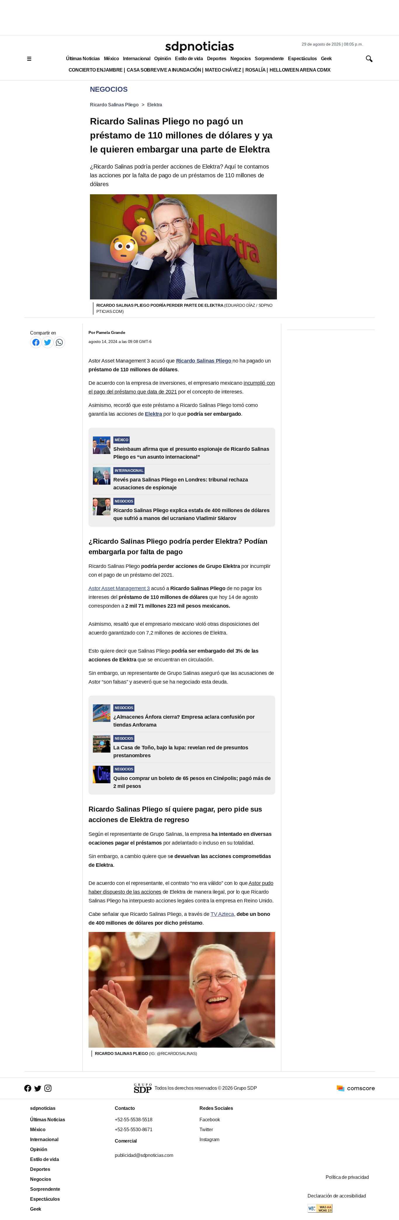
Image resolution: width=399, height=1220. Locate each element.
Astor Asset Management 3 (119, 588)
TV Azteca (222, 914)
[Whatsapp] (59, 342)
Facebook (210, 1119)
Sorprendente (269, 58)
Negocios (240, 58)
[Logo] (199, 47)
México (111, 58)
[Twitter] (47, 342)
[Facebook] (36, 342)
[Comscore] (356, 1087)
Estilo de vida (189, 58)
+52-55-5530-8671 (133, 1129)
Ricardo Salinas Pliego (114, 104)
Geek (326, 58)
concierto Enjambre (96, 69)
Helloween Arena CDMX (300, 69)
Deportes (216, 58)
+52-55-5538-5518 (133, 1119)
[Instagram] (47, 1088)
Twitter (206, 1129)
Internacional (136, 58)
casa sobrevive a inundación (164, 69)
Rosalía (255, 69)
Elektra (154, 104)
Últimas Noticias (83, 58)
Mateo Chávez (223, 69)
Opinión (162, 58)
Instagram (209, 1139)
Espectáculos (302, 58)
